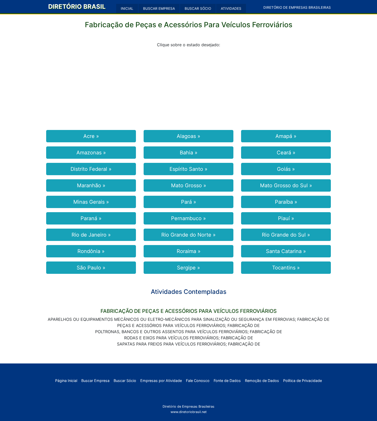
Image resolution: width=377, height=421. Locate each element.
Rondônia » (91, 251)
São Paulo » (91, 268)
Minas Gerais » (91, 202)
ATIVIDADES (231, 8)
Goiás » (286, 169)
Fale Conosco (198, 380)
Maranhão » (91, 185)
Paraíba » (286, 202)
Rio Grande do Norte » (188, 235)
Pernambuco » (188, 218)
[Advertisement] (188, 88)
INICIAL (127, 8)
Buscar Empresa (95, 380)
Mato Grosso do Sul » (286, 185)
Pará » (188, 202)
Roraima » (189, 251)
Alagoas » (188, 136)
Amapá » (285, 136)
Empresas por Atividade (161, 380)
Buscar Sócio (125, 380)
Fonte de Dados (227, 380)
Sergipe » (188, 268)
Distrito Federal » (91, 169)
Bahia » (188, 152)
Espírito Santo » (188, 169)
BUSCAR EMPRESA (159, 8)
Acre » (91, 136)
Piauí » (286, 218)
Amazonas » (91, 152)
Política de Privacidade (302, 380)
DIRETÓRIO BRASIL (77, 6)
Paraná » (91, 218)
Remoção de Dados (262, 380)
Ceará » (286, 152)
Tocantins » (286, 268)
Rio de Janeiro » (91, 235)
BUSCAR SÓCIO (198, 8)
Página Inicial (66, 380)
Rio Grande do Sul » (286, 235)
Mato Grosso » (188, 185)
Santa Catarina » (286, 251)
